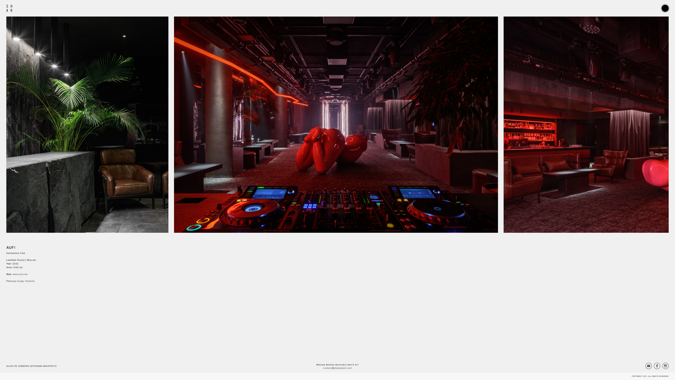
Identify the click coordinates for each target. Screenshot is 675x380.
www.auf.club (20, 274)
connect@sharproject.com (337, 368)
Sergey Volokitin (26, 281)
